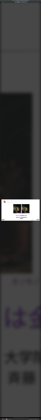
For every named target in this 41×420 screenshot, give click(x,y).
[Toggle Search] (37, 2)
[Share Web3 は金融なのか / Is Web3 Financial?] (35, 419)
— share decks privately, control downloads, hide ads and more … (20, 0)
